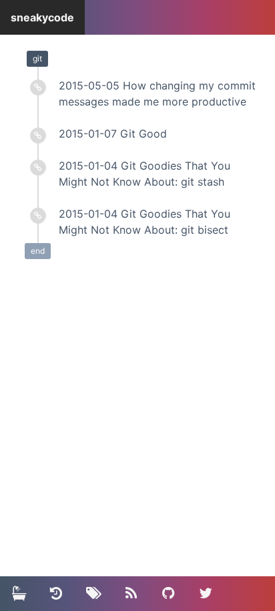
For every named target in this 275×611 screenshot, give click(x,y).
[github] (168, 593)
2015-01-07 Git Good (113, 133)
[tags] (93, 593)
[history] (56, 593)
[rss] (131, 593)
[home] (18, 593)
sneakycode (42, 17)
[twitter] (205, 593)
